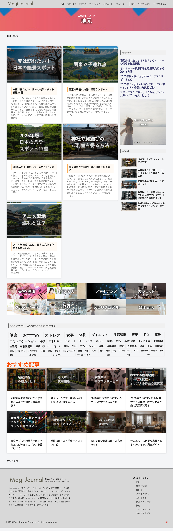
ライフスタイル (159, 4)
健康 (13, 335)
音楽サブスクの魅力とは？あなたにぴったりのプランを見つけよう (142, 94)
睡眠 (50, 351)
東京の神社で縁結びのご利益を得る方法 (89, 168)
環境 (135, 335)
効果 (12, 351)
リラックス (57, 355)
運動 (66, 346)
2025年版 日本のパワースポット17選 (33, 167)
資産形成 (154, 351)
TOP (62, 4)
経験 (148, 355)
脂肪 (11, 355)
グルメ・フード (121, 4)
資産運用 (144, 351)
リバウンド (33, 351)
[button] (134, 142)
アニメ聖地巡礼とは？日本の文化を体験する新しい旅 (33, 246)
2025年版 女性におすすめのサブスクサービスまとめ (143, 78)
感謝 (108, 351)
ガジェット (108, 4)
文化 (114, 351)
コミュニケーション (23, 341)
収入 (146, 334)
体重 (43, 351)
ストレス (53, 335)
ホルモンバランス (83, 355)
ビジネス (83, 4)
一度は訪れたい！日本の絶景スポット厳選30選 (33, 91)
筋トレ (100, 341)
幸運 (128, 355)
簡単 (86, 351)
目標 (42, 341)
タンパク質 (144, 341)
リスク (135, 351)
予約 (101, 351)
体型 (74, 346)
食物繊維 (111, 346)
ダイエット (99, 335)
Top (9, 35)
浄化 (80, 351)
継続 (142, 346)
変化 (108, 355)
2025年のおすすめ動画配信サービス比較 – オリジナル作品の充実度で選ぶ (142, 86)
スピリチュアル (144, 4)
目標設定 (159, 346)
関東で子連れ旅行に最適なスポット (88, 89)
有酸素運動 (26, 346)
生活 (149, 346)
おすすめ (31, 335)
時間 (121, 346)
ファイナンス (95, 4)
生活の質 (32, 355)
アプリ (94, 351)
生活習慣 (120, 335)
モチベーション (88, 346)
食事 (70, 335)
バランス (21, 351)
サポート (70, 341)
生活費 (13, 346)
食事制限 (158, 341)
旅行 (133, 4)
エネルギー (55, 341)
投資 (161, 351)
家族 (158, 334)
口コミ (57, 346)
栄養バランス (43, 346)
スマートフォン (124, 351)
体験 (82, 335)
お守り (57, 351)
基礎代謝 (129, 341)
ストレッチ (86, 341)
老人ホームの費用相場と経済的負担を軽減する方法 (142, 70)
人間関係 (132, 346)
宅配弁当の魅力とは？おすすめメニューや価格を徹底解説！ (142, 62)
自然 (110, 341)
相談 (101, 346)
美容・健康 (71, 4)
